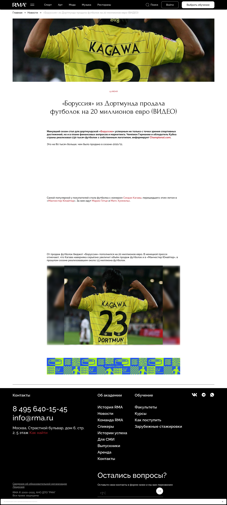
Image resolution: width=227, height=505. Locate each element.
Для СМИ (106, 439)
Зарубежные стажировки (158, 426)
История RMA (110, 407)
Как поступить (148, 420)
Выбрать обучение (198, 4)
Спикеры (106, 426)
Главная (17, 12)
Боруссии (107, 131)
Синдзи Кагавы (132, 197)
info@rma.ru (33, 418)
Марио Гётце (100, 200)
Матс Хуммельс (120, 200)
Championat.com (160, 137)
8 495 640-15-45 (40, 408)
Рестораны (104, 4)
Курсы (140, 413)
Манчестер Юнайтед (61, 200)
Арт (60, 4)
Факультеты (146, 407)
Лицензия (18, 486)
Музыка (86, 4)
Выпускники (109, 446)
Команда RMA (110, 420)
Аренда (104, 452)
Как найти (38, 432)
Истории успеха (112, 433)
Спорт (48, 4)
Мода (72, 4)
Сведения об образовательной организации (40, 483)
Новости (32, 12)
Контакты (106, 458)
